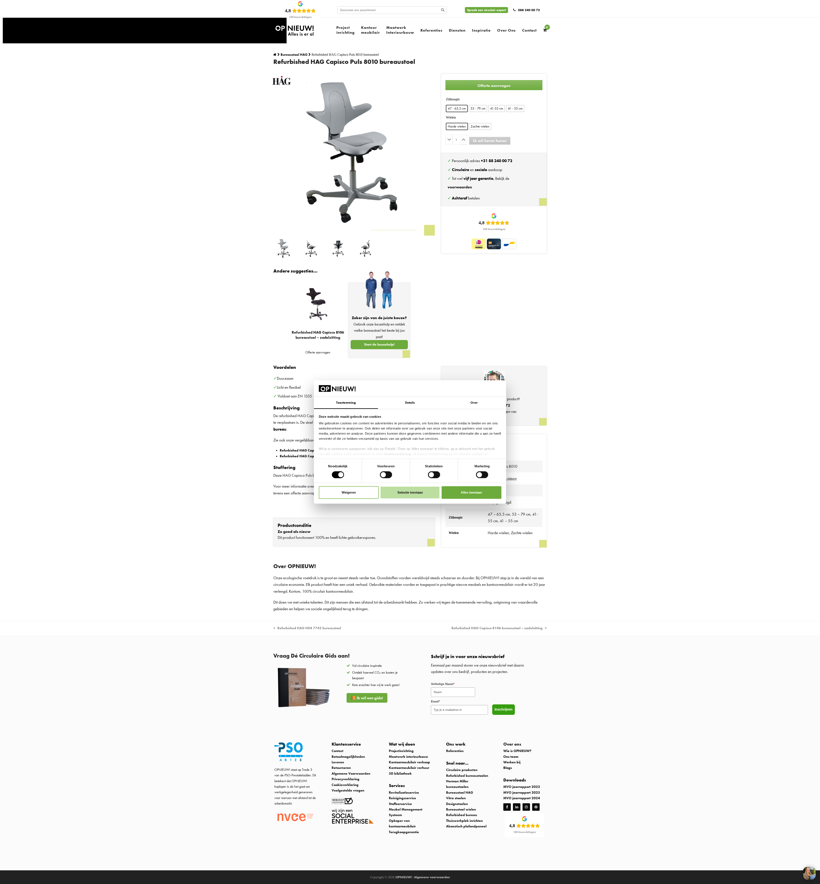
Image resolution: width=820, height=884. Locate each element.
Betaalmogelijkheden (348, 756)
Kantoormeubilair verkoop (409, 762)
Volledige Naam (442, 684)
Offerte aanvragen (493, 85)
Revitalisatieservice (404, 792)
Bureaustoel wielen (461, 809)
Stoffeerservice (400, 804)
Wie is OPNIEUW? (517, 751)
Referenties (455, 751)
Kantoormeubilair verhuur (409, 767)
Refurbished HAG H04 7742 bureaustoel (309, 628)
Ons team (510, 756)
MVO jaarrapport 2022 (521, 786)
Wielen (451, 117)
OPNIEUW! (403, 877)
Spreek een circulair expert (486, 10)
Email (435, 701)
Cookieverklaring (397, 454)
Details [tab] (410, 402)
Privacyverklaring (345, 779)
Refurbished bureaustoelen (467, 775)
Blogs (507, 767)
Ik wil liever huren (490, 140)
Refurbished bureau (461, 815)
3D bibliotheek (400, 773)
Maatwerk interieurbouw (408, 756)
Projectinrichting (401, 751)
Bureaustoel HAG (459, 792)
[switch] (386, 474)
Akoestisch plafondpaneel (466, 826)
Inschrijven (503, 709)
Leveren (338, 762)
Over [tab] (474, 402)
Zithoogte (453, 99)
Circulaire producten (461, 770)
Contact (337, 751)
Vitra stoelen (456, 798)
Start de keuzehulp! (379, 344)
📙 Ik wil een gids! (367, 697)
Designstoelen (457, 804)
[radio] (456, 108)
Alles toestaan (471, 492)
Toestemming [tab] (346, 402)
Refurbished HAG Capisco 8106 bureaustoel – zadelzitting (497, 628)
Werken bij (511, 762)
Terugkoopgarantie (404, 832)
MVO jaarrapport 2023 (521, 792)
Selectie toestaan (410, 492)
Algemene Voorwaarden (351, 773)
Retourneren (341, 767)
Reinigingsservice (403, 798)
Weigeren (349, 492)
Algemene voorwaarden (432, 877)
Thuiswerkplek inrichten (464, 820)
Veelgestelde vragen (348, 790)
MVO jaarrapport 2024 (521, 798)
